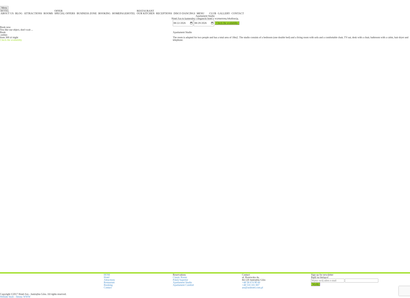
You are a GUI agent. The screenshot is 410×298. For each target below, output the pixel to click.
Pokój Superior (180, 279)
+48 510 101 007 (250, 285)
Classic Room (180, 277)
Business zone (87, 13)
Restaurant (109, 282)
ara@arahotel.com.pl (252, 287)
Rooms (48, 13)
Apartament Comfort (183, 285)
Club (212, 13)
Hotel (106, 277)
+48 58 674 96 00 (251, 282)
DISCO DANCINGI (184, 13)
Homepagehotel (123, 13)
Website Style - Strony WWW (15, 296)
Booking (104, 13)
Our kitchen (146, 13)
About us (7, 13)
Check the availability (227, 23)
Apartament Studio (182, 282)
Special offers (64, 13)
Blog (18, 13)
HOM (107, 274)
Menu (200, 13)
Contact (238, 13)
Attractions (33, 13)
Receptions (164, 13)
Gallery (224, 13)
